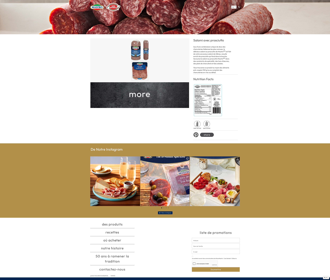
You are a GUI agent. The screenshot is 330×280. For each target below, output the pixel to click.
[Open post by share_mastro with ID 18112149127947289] (115, 181)
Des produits (112, 224)
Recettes (112, 232)
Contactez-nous (112, 269)
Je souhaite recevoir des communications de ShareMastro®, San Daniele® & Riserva (214, 258)
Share (207, 134)
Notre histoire (112, 248)
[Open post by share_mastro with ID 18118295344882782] (165, 181)
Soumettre (216, 269)
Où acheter (112, 240)
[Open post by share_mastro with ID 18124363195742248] (215, 181)
